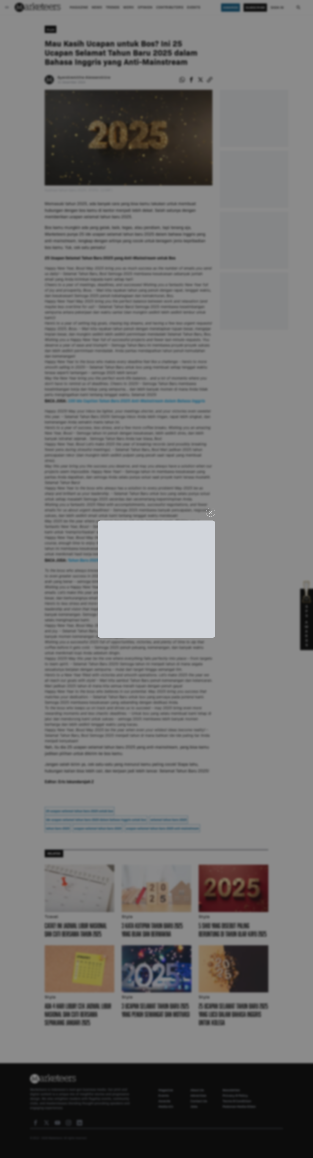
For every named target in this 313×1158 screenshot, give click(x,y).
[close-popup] (210, 512)
